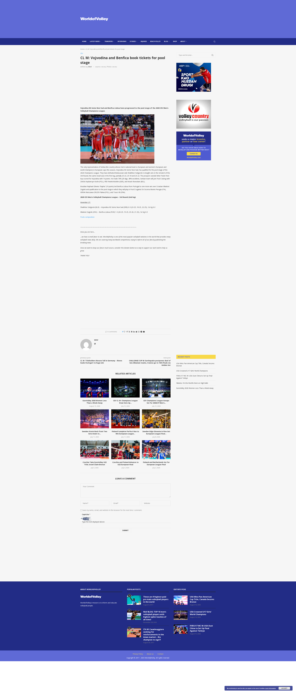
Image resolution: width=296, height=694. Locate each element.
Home (84, 41)
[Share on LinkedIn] (134, 332)
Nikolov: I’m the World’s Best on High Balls (192, 383)
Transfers (109, 41)
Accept (284, 688)
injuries (144, 41)
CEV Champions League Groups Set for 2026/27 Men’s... (156, 401)
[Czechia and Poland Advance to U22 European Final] (125, 449)
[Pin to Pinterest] (131, 332)
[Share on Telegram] (141, 332)
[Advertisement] (171, 19)
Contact (160, 654)
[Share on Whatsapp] (139, 332)
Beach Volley (155, 41)
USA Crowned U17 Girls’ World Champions (192, 371)
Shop (175, 41)
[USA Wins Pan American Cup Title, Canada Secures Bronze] (181, 600)
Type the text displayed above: (93, 522)
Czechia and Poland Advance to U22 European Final (125, 463)
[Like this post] (124, 332)
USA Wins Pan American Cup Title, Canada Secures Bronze (202, 599)
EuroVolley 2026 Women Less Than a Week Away (95, 401)
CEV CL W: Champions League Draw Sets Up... (125, 401)
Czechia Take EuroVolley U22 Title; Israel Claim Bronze (94, 463)
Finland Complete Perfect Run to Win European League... (125, 432)
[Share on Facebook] (127, 332)
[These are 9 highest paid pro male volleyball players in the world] (134, 600)
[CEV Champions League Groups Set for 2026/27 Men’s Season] (156, 388)
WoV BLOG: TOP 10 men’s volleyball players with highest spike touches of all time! (154, 616)
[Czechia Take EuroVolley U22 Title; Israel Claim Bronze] (94, 449)
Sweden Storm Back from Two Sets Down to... (94, 432)
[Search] (214, 41)
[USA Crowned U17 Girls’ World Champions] (181, 615)
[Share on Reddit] (136, 332)
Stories (133, 41)
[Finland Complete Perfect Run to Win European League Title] (125, 418)
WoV (90, 67)
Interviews (122, 41)
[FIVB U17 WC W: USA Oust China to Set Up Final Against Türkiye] (181, 629)
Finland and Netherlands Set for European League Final (156, 463)
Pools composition (87, 217)
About (182, 41)
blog (166, 41)
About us (150, 654)
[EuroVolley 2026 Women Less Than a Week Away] (94, 388)
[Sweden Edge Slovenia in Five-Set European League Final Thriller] (156, 418)
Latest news (95, 41)
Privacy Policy (138, 654)
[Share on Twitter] (129, 332)
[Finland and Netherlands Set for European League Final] (156, 449)
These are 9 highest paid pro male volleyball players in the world (155, 599)
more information (270, 688)
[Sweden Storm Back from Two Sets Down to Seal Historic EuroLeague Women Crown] (94, 418)
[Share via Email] (144, 332)
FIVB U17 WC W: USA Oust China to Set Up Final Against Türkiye (201, 628)
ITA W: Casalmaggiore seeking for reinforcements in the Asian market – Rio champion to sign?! (153, 634)
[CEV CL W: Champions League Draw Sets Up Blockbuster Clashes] (125, 388)
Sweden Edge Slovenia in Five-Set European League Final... (156, 432)
